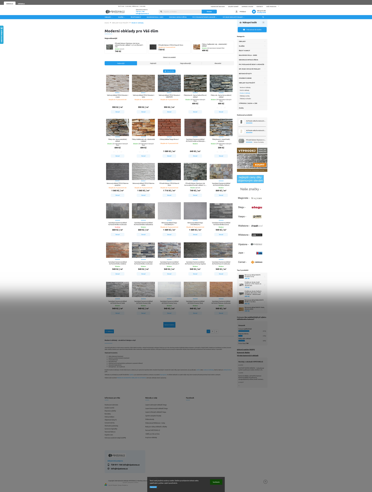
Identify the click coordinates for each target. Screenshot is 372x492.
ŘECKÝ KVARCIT (244, 50)
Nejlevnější (120, 63)
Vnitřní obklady (244, 90)
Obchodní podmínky (111, 426)
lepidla (131, 374)
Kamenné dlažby (243, 353)
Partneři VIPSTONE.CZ (152, 430)
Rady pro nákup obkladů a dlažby (156, 426)
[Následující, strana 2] (212, 331)
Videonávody (149, 419)
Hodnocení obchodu (218, 6)
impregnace (163, 374)
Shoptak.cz (125, 485)
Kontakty (260, 6)
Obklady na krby (245, 96)
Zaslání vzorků (233, 6)
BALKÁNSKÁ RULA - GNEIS (248, 55)
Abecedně (218, 63)
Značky (241, 108)
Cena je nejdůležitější (245, 329)
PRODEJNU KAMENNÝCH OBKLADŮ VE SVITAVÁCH (131, 378)
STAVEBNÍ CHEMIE (245, 78)
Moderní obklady (245, 93)
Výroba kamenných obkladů (247, 356)
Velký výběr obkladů (244, 338)
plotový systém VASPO (246, 350)
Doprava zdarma (243, 334)
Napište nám (109, 435)
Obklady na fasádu (245, 98)
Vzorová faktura (110, 432)
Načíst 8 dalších (169, 325)
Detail (118, 112)
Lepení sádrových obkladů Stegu (156, 405)
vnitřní (198, 370)
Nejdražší (153, 63)
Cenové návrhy (109, 423)
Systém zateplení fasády (153, 416)
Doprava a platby (247, 6)
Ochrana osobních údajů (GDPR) (115, 438)
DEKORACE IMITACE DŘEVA (248, 60)
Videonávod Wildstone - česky (155, 423)
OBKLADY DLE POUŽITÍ (247, 83)
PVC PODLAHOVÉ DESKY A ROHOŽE (251, 64)
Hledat (209, 11)
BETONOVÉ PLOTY (245, 74)
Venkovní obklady (245, 87)
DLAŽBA (242, 46)
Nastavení (153, 487)
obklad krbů (227, 370)
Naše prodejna (271, 6)
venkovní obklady (208, 370)
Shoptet (115, 485)
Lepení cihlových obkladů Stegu (155, 412)
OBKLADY (242, 41)
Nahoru (110, 331)
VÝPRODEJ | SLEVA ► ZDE (248, 103)
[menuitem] (110, 17)
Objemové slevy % (111, 420)
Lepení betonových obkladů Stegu (156, 408)
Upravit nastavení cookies (130, 482)
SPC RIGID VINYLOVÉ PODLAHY (249, 69)
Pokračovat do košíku (254, 29)
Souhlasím (216, 482)
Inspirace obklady (151, 437)
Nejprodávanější (185, 63)
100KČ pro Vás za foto (152, 434)
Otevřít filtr (170, 71)
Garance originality (111, 429)
